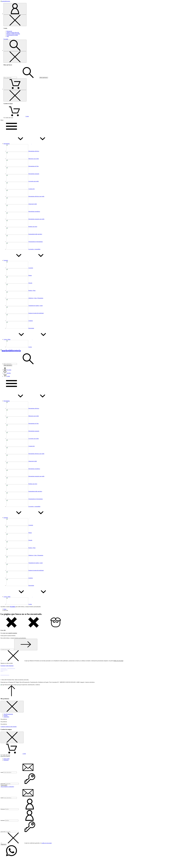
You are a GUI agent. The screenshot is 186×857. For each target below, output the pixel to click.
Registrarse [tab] (6, 760)
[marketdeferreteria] (5, 1)
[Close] (14, 20)
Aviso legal (3, 676)
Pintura (30, 275)
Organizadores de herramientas (35, 241)
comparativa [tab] (6, 716)
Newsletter (12, 606)
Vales (7, 36)
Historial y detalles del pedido (13, 33)
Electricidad (31, 328)
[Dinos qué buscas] (28, 77)
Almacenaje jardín (32, 204)
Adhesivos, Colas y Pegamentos (35, 298)
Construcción (31, 188)
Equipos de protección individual (36, 313)
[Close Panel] (12, 706)
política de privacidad (47, 843)
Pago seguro (3, 672)
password (3, 783)
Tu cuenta (5, 39)
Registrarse (3, 844)
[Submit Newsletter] (25, 644)
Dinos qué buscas (43, 77)
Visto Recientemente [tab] (8, 714)
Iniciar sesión (4, 785)
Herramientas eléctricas (33, 151)
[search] (14, 45)
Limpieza (30, 320)
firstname (3, 809)
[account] (14, 9)
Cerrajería (30, 268)
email (2, 772)
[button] (11, 695)
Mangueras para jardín (33, 158)
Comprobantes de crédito (12, 35)
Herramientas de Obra (33, 166)
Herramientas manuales (33, 173)
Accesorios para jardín (33, 181)
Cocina (30, 347)
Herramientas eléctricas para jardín (36, 196)
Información (9, 31)
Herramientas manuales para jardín (36, 219)
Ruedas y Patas (31, 290)
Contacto (3, 677)
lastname (3, 820)
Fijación (30, 283)
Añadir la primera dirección (12, 32)
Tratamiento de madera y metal (35, 305)
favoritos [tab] (5, 715)
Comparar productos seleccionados (9, 726)
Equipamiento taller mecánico (35, 234)
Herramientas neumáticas (34, 211)
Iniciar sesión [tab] (6, 758)
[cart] (14, 84)
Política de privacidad (118, 660)
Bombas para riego (32, 226)
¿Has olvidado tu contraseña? (7, 786)
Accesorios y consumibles (34, 249)
